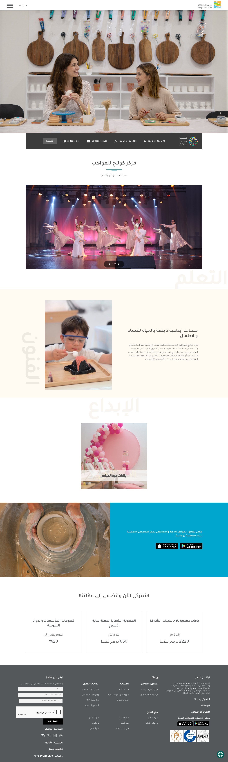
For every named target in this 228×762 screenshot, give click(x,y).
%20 (53, 641)
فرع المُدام (94, 728)
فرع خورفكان (93, 718)
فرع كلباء (125, 723)
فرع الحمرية (124, 718)
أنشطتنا (50, 141)
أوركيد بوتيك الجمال (90, 695)
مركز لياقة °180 (92, 700)
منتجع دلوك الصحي (90, 690)
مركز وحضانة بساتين (149, 695)
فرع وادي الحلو (152, 723)
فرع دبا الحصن (122, 728)
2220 (184, 641)
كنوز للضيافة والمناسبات (118, 695)
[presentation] (117, 264)
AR (26, 6)
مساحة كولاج (123, 700)
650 (123, 641)
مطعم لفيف (123, 690)
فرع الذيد (95, 723)
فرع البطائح (153, 718)
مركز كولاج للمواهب (149, 690)
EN (20, 6)
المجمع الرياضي (92, 705)
